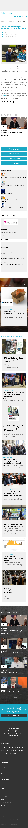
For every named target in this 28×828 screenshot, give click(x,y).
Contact (3, 788)
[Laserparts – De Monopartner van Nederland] (6, 302)
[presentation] (24, 284)
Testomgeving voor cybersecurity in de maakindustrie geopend (12, 461)
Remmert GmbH (7, 229)
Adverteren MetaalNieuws (7, 819)
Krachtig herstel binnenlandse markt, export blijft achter (13, 558)
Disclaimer (20, 822)
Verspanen (4, 262)
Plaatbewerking (5, 250)
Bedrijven (3, 784)
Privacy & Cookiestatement (8, 822)
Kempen (6, 104)
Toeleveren (6, 522)
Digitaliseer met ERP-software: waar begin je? (12, 207)
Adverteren (15, 163)
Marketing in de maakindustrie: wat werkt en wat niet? (13, 591)
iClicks (2, 816)
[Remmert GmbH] (10, 227)
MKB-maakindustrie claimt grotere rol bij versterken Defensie (13, 360)
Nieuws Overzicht (9, 21)
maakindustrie (14, 104)
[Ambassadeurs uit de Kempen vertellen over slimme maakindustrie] (14, 61)
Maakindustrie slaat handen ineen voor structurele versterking (13, 394)
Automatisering (7, 423)
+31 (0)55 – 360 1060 (6, 802)
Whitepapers (6, 170)
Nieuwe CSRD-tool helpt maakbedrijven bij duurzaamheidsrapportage (13, 493)
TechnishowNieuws (8, 390)
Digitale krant (15, 153)
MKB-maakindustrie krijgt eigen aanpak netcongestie (13, 525)
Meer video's (14, 697)
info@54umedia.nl (6, 805)
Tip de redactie (15, 149)
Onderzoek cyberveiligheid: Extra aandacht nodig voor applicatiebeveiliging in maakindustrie (13, 428)
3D (1, 773)
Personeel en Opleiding (7, 243)
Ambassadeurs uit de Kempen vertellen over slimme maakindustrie (14, 27)
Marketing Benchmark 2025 (7, 193)
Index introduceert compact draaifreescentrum (12, 264)
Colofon (18, 819)
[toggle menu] (26, 16)
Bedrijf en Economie (6, 256)
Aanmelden (3, 782)
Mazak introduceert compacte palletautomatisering (13, 269)
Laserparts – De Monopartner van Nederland (14, 312)
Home (2, 21)
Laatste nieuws (6, 239)
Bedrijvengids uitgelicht (10, 215)
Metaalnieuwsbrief (15, 158)
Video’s (2, 786)
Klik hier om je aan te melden (14, 715)
